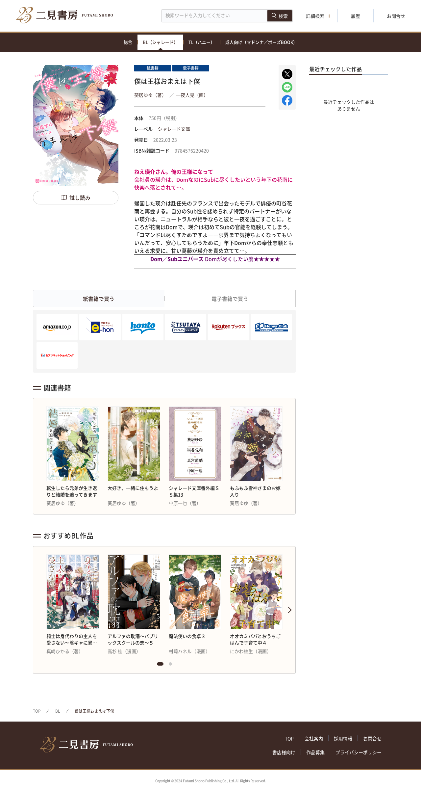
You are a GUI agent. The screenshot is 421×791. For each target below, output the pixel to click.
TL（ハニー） (201, 42)
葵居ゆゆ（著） (150, 95)
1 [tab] (160, 665)
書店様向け (283, 752)
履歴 (355, 16)
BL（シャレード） (160, 42)
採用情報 (343, 738)
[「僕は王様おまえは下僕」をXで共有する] (287, 74)
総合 (128, 42)
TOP (37, 711)
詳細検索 (315, 16)
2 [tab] (172, 665)
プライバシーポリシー (358, 752)
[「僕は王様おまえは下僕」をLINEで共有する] (287, 87)
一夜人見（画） (192, 95)
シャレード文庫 (174, 128)
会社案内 (314, 738)
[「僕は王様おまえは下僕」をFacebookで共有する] (287, 100)
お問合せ (396, 16)
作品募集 (315, 752)
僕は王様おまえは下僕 (94, 711)
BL (57, 711)
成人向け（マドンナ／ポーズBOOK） (261, 42)
